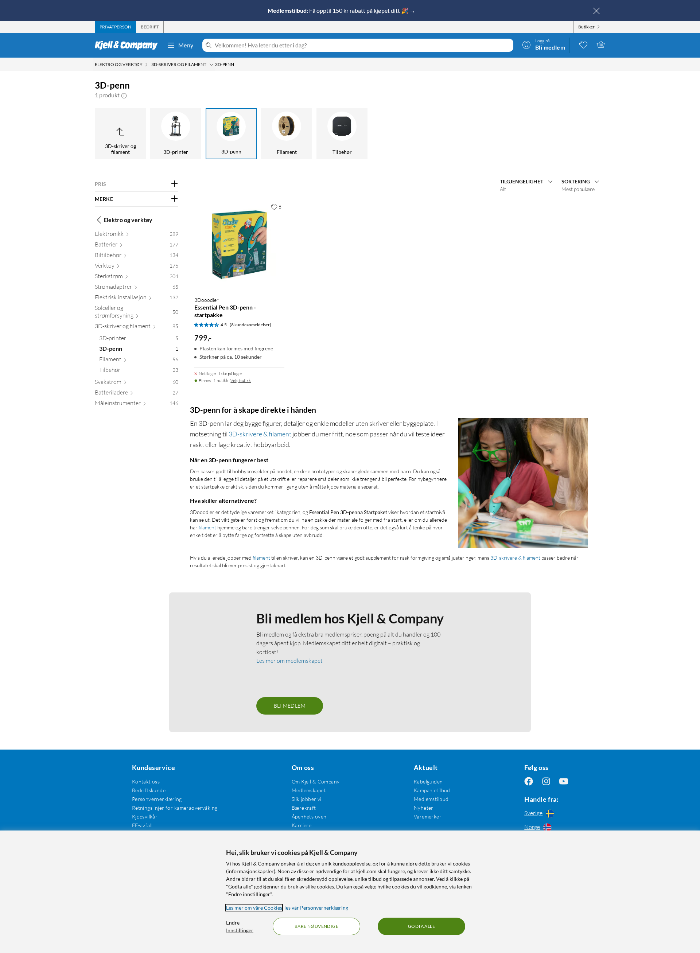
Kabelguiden (428, 781)
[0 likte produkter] (583, 44)
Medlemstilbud (431, 799)
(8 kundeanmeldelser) (250, 324)
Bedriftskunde (149, 790)
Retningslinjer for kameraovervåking (175, 808)
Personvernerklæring (157, 799)
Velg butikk (240, 380)
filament (207, 527)
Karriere (301, 825)
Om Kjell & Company (316, 781)
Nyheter (423, 808)
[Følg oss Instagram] (546, 781)
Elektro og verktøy (128, 219)
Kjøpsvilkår (145, 816)
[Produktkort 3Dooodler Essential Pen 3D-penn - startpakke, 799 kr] (239, 245)
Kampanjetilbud (432, 790)
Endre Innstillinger (239, 926)
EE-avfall (142, 825)
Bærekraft (304, 808)
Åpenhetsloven (309, 816)
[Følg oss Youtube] (563, 781)
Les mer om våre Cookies (254, 908)
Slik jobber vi (307, 799)
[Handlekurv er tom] (601, 44)
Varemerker (428, 816)
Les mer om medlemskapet (289, 660)
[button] (124, 95)
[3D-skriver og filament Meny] (211, 64)
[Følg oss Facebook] (528, 781)
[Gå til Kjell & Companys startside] (128, 45)
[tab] (115, 27)
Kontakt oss (146, 781)
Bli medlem (290, 706)
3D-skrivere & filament (260, 434)
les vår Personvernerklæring (316, 908)
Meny (186, 45)
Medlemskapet (309, 790)
